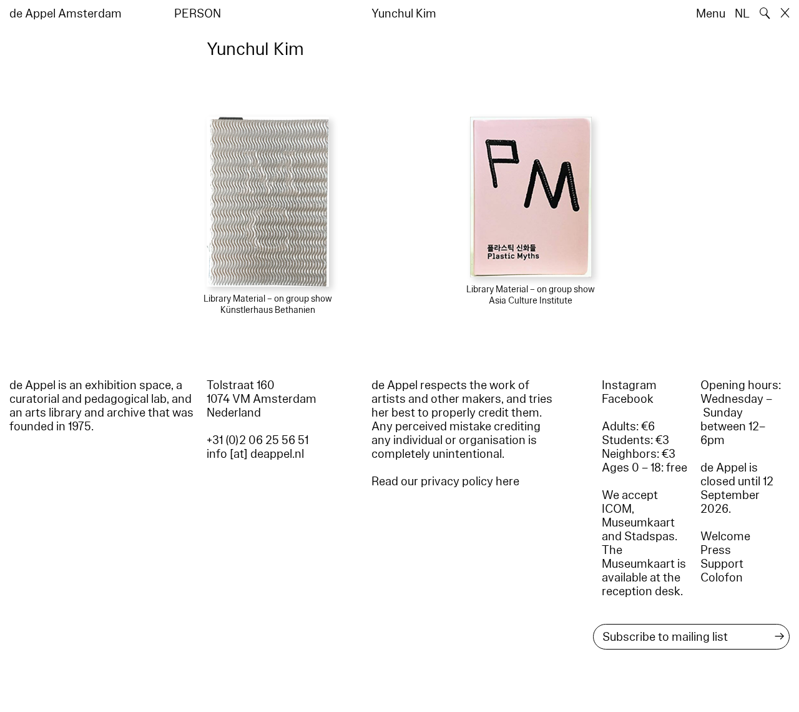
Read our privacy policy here (445, 481)
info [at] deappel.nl (255, 454)
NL (742, 14)
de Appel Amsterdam (65, 14)
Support (721, 564)
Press (715, 550)
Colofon (721, 578)
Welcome (725, 536)
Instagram (629, 385)
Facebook (628, 399)
